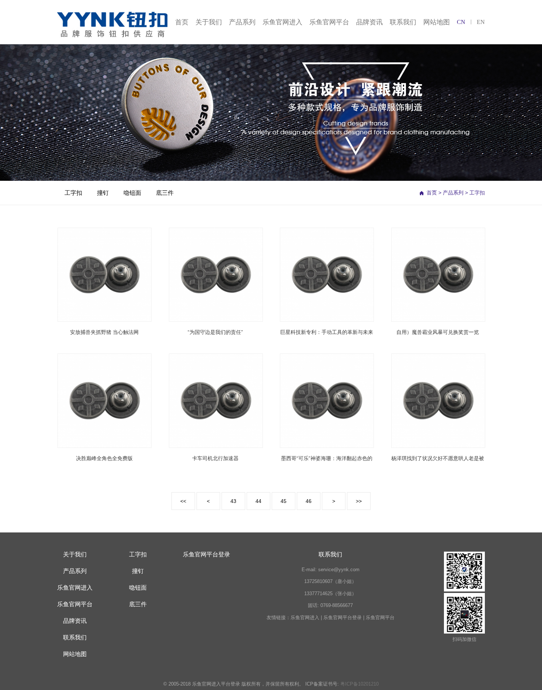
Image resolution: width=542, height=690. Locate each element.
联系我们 (403, 22)
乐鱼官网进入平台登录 (216, 684)
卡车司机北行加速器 (215, 458)
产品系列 (242, 22)
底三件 (165, 193)
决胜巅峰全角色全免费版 (104, 458)
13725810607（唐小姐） (330, 581)
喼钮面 (132, 193)
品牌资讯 (369, 22)
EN (481, 22)
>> (359, 501)
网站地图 (436, 22)
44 (258, 501)
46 (309, 501)
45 (283, 501)
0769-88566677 (336, 605)
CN (461, 22)
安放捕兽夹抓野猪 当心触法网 (104, 332)
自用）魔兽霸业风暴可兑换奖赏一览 (437, 332)
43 (233, 501)
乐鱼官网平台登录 (206, 554)
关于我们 (208, 22)
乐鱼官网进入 (282, 22)
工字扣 (73, 193)
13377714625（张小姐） (330, 593)
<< (183, 501)
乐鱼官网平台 (329, 22)
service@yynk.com (338, 569)
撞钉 (103, 193)
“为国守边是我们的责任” (215, 332)
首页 (181, 22)
